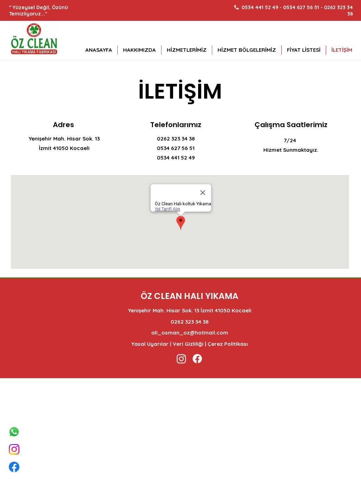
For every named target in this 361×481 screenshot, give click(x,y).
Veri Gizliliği (188, 344)
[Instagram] (14, 449)
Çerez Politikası (228, 344)
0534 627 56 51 (301, 7)
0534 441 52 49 (260, 7)
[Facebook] (14, 467)
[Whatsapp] (14, 432)
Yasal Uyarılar (150, 344)
